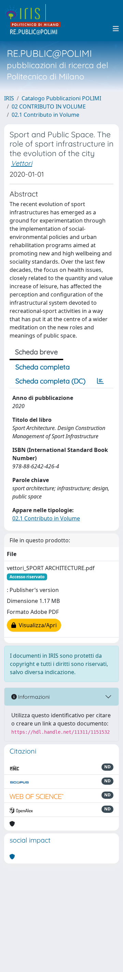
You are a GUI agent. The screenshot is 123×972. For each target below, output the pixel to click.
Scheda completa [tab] (42, 367)
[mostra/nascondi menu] (116, 28)
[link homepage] (25, 12)
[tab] (100, 381)
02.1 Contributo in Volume (45, 114)
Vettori (21, 163)
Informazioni (33, 696)
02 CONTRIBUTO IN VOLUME (49, 106)
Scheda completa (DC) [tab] (50, 381)
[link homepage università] (35, 29)
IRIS (9, 98)
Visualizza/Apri (36, 625)
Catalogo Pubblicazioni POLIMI (61, 98)
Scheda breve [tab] (36, 352)
